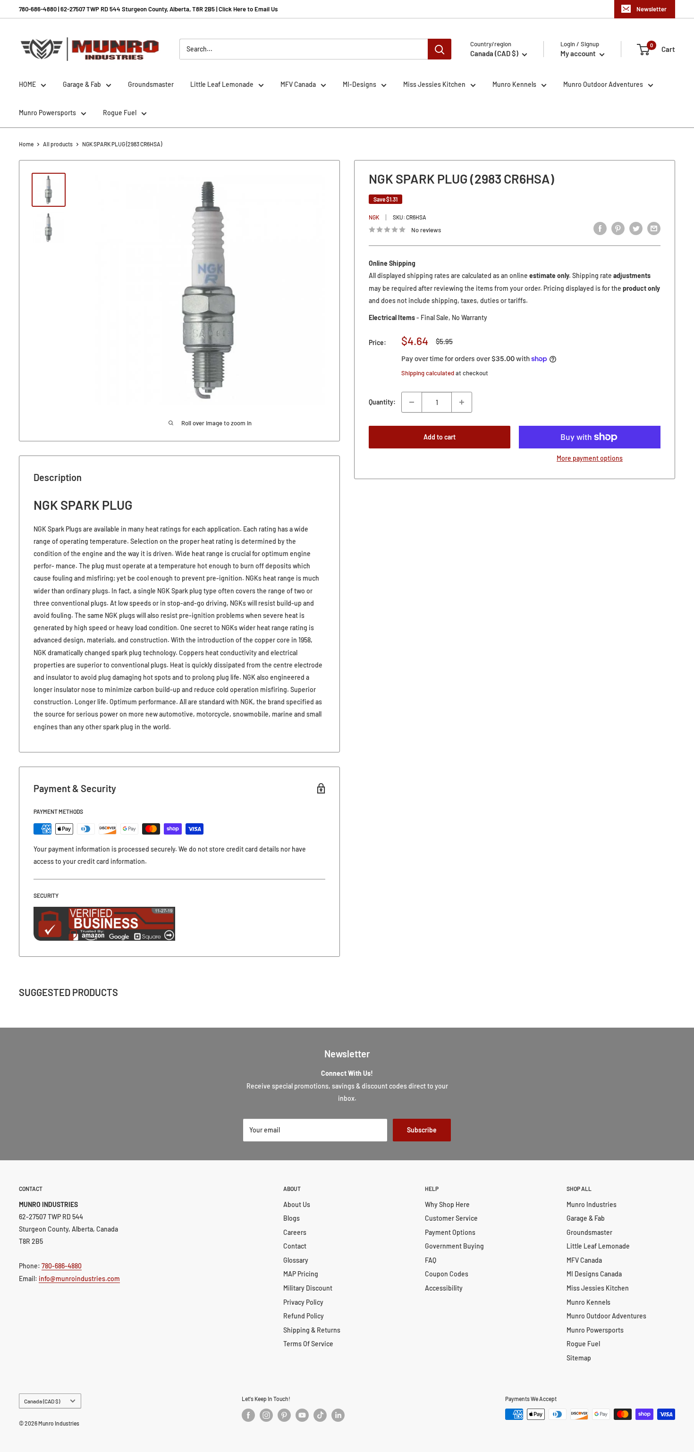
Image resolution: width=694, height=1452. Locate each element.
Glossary (295, 1260)
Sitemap (579, 1358)
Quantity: (382, 402)
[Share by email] (653, 228)
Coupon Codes (446, 1274)
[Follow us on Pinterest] (284, 1415)
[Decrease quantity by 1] (412, 402)
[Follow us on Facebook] (248, 1415)
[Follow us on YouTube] (302, 1415)
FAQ (430, 1260)
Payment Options (450, 1232)
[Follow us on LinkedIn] (338, 1415)
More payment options (590, 458)
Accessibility (444, 1288)
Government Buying (454, 1246)
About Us (296, 1204)
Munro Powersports (47, 113)
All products (58, 144)
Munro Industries (592, 1204)
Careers (294, 1232)
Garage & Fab (82, 84)
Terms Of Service (308, 1344)
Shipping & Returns (311, 1330)
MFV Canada (298, 84)
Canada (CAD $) (42, 1401)
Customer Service (451, 1218)
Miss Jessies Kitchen (434, 84)
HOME (27, 84)
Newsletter (651, 9)
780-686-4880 (62, 1266)
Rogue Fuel (119, 113)
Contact (294, 1246)
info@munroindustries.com (79, 1279)
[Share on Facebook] (600, 228)
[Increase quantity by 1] (462, 402)
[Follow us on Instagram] (266, 1415)
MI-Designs (359, 84)
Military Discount (307, 1288)
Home (26, 144)
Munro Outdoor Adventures (603, 84)
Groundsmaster (151, 84)
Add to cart (439, 437)
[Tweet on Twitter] (636, 228)
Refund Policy (303, 1316)
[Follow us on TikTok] (320, 1415)
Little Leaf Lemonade (222, 84)
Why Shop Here (447, 1204)
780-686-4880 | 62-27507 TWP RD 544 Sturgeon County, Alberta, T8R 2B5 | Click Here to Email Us (148, 9)
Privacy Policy (303, 1302)
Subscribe (422, 1130)
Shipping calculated (427, 373)
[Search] (439, 49)
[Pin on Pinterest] (618, 228)
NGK (374, 217)
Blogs (291, 1218)
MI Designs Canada (594, 1274)
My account (578, 53)
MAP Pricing (300, 1274)
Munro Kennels (514, 84)
